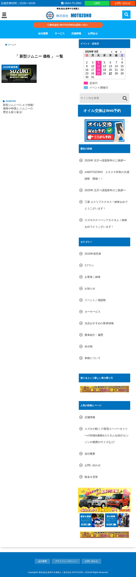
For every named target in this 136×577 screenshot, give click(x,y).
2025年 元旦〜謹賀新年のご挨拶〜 (105, 190)
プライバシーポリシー (66, 561)
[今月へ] (116, 52)
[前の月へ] (110, 52)
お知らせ (90, 288)
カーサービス (93, 311)
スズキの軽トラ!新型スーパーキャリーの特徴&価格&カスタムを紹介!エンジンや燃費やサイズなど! (107, 435)
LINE (97, 3)
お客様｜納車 (93, 276)
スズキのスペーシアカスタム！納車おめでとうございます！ (106, 223)
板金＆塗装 (91, 476)
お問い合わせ (123, 3)
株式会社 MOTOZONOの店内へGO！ (69, 25)
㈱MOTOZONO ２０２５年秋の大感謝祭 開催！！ (107, 175)
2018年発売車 (93, 253)
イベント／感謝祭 (95, 300)
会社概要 (43, 33)
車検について (93, 358)
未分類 (89, 346)
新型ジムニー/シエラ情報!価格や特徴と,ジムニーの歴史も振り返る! (18, 108)
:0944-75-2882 (72, 3)
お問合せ (93, 33)
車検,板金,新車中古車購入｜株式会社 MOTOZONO (61, 572)
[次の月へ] (122, 52)
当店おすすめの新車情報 (99, 323)
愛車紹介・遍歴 (94, 334)
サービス (60, 33)
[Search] (125, 98)
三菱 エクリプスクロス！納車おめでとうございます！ (106, 205)
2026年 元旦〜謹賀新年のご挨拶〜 (105, 160)
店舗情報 (76, 33)
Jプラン (89, 265)
